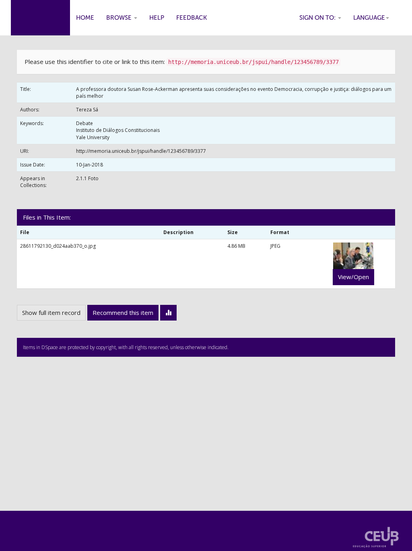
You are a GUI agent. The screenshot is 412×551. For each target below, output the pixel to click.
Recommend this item (123, 312)
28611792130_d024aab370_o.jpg (58, 246)
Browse (119, 17)
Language (369, 17)
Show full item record (51, 312)
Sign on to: (318, 17)
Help (156, 17)
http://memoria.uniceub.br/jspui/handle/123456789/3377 (141, 151)
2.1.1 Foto (87, 178)
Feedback (191, 17)
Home (85, 17)
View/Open (353, 277)
